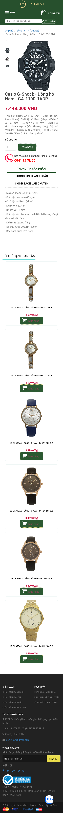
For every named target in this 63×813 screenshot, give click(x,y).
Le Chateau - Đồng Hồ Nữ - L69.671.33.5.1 (31, 375)
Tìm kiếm (50, 21)
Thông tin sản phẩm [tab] (31, 168)
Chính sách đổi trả (12, 697)
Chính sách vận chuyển (14, 707)
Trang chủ (8, 30)
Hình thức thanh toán (45, 702)
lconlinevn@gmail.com (18, 740)
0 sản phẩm (54, 13)
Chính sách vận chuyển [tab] (31, 183)
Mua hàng (27, 147)
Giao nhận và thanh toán (46, 697)
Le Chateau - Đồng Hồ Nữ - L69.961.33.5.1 (31, 308)
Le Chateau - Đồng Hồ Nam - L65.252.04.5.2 (31, 646)
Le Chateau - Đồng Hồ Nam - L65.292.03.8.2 (31, 511)
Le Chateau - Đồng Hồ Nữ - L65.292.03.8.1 (31, 578)
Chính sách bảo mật (12, 702)
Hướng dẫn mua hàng (45, 692)
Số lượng (11, 139)
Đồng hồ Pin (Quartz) (28, 30)
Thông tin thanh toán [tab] (31, 176)
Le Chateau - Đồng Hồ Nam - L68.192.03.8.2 (31, 443)
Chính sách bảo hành (13, 692)
